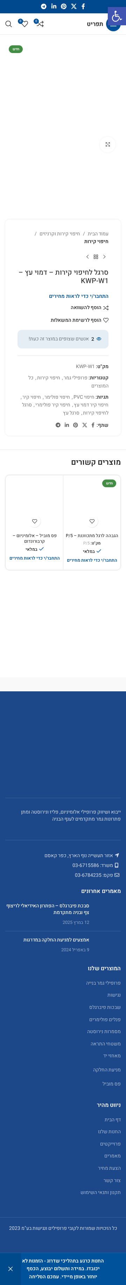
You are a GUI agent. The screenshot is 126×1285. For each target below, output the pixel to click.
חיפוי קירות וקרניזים (60, 233)
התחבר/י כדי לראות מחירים (78, 296)
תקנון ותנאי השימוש (100, 1192)
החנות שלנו (109, 1131)
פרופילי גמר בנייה (103, 983)
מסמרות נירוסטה (104, 1031)
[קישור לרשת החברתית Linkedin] (53, 6)
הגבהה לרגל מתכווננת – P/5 (92, 536)
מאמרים (112, 1156)
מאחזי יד (112, 1055)
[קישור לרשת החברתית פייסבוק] (83, 6)
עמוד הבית (98, 233)
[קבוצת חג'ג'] (34, 684)
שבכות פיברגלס (105, 1007)
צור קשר (112, 1180)
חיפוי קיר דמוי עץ (91, 405)
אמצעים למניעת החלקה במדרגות (56, 940)
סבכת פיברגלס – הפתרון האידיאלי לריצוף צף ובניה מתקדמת (47, 909)
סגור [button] (10, 1269)
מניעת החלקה (107, 1070)
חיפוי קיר (31, 397)
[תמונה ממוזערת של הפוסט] (107, 914)
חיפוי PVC (84, 397)
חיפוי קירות (96, 241)
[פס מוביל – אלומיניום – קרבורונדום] (34, 504)
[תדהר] (92, 684)
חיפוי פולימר (57, 397)
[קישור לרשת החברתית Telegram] (44, 6)
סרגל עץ (71, 413)
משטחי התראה (106, 1044)
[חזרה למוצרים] (96, 257)
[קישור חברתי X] (74, 6)
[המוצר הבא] (87, 257)
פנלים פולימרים (105, 1019)
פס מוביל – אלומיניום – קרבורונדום (35, 538)
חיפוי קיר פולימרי (52, 405)
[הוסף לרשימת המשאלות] (92, 521)
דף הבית (113, 1119)
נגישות (114, 995)
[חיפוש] (9, 24)
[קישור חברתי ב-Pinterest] (63, 6)
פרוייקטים (110, 1144)
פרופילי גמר (76, 377)
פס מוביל (112, 1084)
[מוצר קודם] (104, 257)
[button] (117, 16)
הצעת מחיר (109, 1168)
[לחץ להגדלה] (107, 144)
